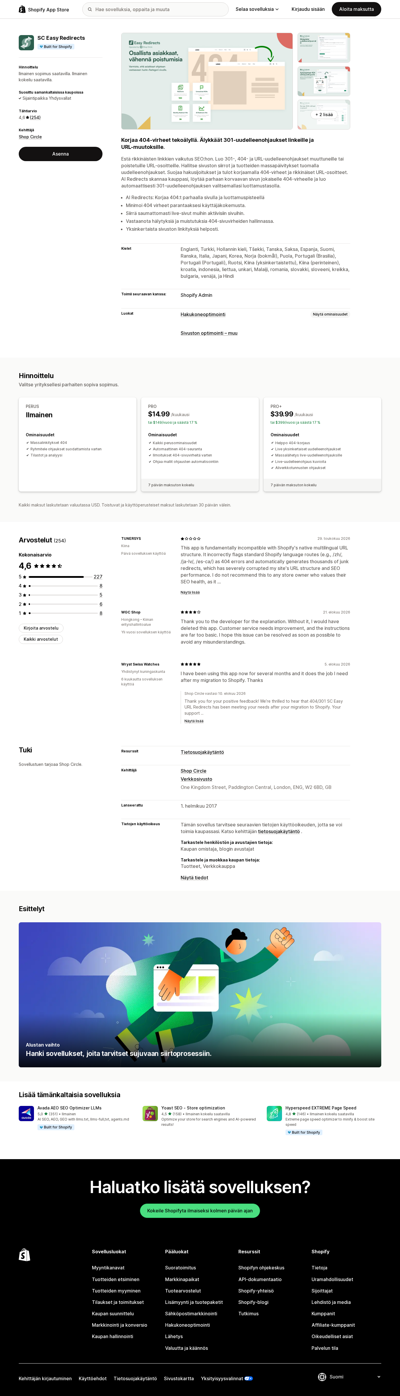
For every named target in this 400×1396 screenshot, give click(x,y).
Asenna (60, 154)
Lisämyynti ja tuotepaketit (194, 1302)
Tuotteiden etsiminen (115, 1279)
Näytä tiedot (194, 877)
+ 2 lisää (324, 114)
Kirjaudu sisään (308, 9)
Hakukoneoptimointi (203, 314)
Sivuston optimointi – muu (209, 333)
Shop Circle (30, 136)
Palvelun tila (325, 1348)
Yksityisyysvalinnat (222, 1378)
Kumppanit (323, 1313)
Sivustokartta (179, 1378)
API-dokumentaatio (260, 1279)
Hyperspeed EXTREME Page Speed (321, 1107)
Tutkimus (248, 1313)
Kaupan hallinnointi (112, 1336)
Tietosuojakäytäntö (202, 752)
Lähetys (174, 1336)
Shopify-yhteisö (256, 1291)
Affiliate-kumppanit (333, 1325)
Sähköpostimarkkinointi (191, 1313)
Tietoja (319, 1268)
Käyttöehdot (93, 1378)
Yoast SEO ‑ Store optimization (193, 1107)
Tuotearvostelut (183, 1291)
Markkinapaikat (182, 1279)
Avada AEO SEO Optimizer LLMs (69, 1107)
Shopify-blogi (253, 1302)
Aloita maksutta (356, 9)
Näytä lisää (190, 592)
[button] (76, 1118)
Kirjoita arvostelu (41, 627)
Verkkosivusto (196, 779)
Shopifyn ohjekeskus (261, 1268)
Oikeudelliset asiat (332, 1336)
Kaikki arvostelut (41, 639)
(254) (35, 117)
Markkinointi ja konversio (119, 1325)
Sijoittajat (322, 1291)
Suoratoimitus (180, 1268)
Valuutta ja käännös (186, 1348)
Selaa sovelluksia (255, 9)
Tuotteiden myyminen (116, 1291)
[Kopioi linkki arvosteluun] (144, 538)
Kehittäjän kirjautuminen (45, 1378)
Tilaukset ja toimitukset (118, 1302)
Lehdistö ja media (331, 1302)
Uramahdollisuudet (332, 1279)
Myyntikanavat (108, 1268)
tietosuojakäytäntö (279, 831)
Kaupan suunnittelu (113, 1313)
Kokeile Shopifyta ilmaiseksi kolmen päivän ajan (200, 1211)
